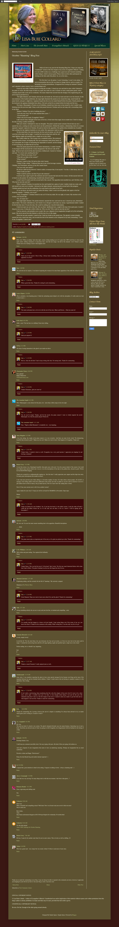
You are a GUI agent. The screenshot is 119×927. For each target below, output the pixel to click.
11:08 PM (24, 521)
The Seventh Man (40, 45)
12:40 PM (29, 307)
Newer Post (16, 885)
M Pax (18, 346)
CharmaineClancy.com (22, 377)
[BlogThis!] (34, 224)
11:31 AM (36, 422)
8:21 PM (31, 400)
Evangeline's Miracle (60, 45)
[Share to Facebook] (38, 224)
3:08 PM (24, 237)
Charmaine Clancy (22, 371)
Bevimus (19, 237)
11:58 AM (29, 504)
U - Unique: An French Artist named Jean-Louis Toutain (97, 154)
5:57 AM (22, 607)
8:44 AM (29, 635)
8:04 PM (30, 371)
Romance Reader (21, 787)
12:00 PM (29, 412)
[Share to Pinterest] (39, 224)
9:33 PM (27, 464)
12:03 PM (29, 253)
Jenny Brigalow (21, 435)
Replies (20, 250)
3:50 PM (22, 268)
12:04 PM (29, 280)
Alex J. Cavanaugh (22, 776)
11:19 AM (27, 675)
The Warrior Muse (27, 585)
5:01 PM (27, 722)
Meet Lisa (25, 45)
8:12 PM (29, 787)
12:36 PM (29, 594)
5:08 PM (24, 738)
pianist (52, 227)
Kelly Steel (20, 321)
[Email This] (32, 224)
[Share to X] (36, 224)
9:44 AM (24, 823)
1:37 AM (30, 578)
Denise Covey (20, 464)
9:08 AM (24, 801)
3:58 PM (27, 293)
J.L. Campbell (21, 722)
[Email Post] (29, 224)
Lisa (19, 224)
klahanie (19, 738)
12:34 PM (29, 620)
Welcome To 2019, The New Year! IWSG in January (103, 274)
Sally (18, 608)
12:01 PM (29, 449)
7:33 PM (30, 776)
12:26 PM (29, 690)
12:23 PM (24, 709)
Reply (18, 246)
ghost (39, 227)
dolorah (19, 521)
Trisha (18, 846)
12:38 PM (29, 387)
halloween (43, 227)
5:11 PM (23, 346)
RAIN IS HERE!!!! (81, 45)
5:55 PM (20, 765)
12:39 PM (29, 333)
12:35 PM (29, 564)
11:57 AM (29, 661)
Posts (93, 138)
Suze (18, 268)
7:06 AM (27, 835)
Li (17, 765)
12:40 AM (28, 550)
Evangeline (24, 227)
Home (14, 45)
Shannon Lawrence (22, 579)
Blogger (74, 915)
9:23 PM (28, 435)
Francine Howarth (22, 635)
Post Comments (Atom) (25, 888)
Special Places (100, 45)
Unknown (19, 801)
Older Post (80, 885)
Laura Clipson (21, 293)
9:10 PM (23, 846)
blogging (19, 227)
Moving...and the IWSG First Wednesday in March (103, 257)
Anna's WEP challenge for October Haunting (28, 827)
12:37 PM (29, 536)
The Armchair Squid (22, 400)
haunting (49, 227)
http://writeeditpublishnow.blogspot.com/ (23, 81)
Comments (94, 141)
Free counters (92, 245)
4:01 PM (25, 320)
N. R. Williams (21, 550)
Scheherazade (20, 675)
